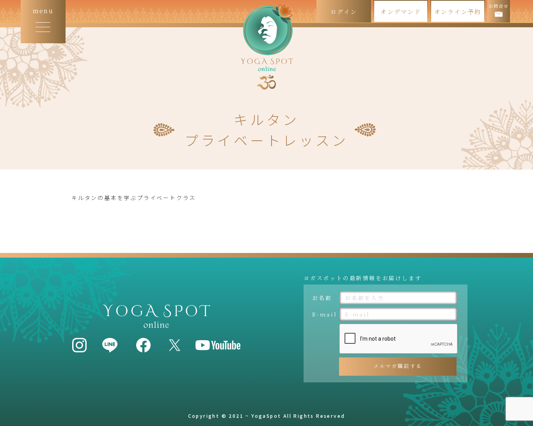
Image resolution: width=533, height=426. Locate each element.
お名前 (322, 297)
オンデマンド (400, 11)
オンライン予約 (457, 11)
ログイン (343, 11)
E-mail (324, 314)
